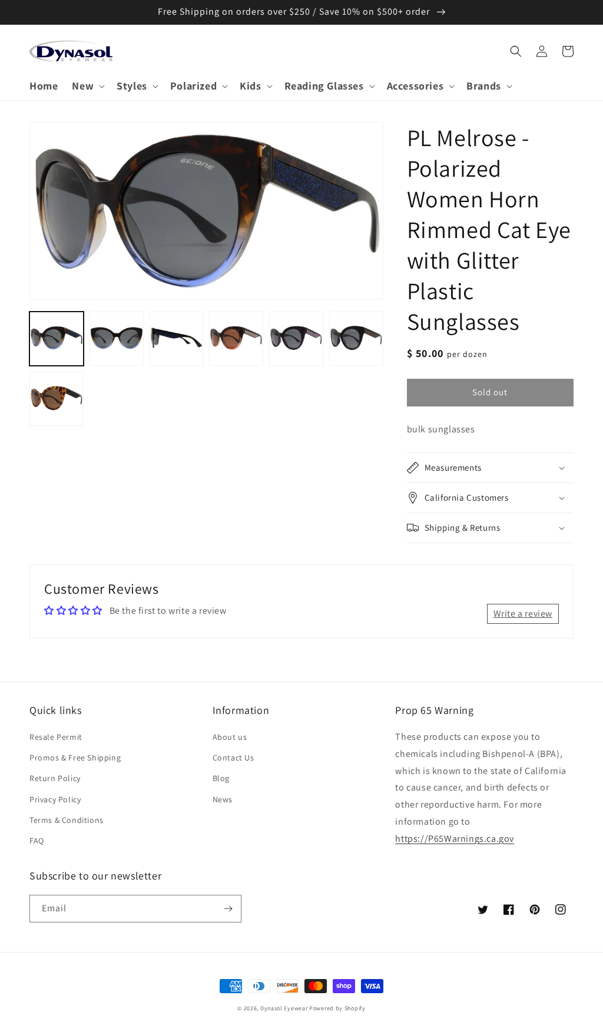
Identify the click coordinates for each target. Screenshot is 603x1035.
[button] (87, 86)
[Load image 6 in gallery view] (356, 339)
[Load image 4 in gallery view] (236, 339)
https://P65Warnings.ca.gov (454, 838)
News (223, 799)
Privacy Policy (55, 799)
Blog (221, 778)
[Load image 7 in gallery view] (56, 399)
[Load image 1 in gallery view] (56, 339)
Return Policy (55, 778)
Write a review (522, 613)
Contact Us (233, 757)
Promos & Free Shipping (75, 757)
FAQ (36, 840)
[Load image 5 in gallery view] (296, 339)
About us (230, 737)
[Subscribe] (228, 908)
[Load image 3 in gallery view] (177, 339)
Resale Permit (55, 737)
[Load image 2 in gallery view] (117, 339)
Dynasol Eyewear (284, 1008)
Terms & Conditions (66, 820)
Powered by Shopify (337, 1008)
